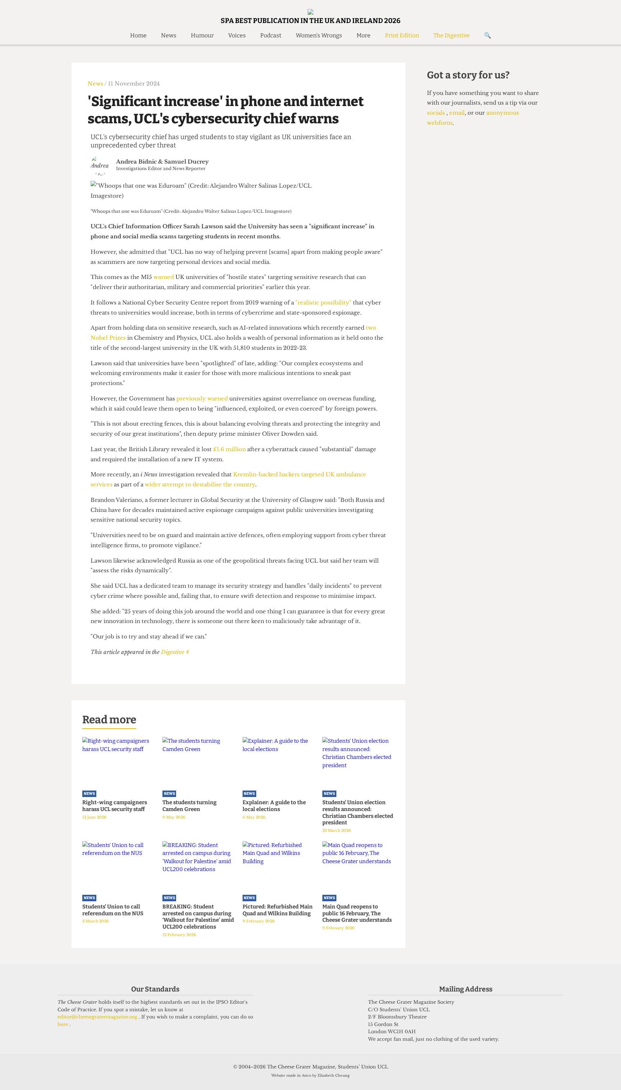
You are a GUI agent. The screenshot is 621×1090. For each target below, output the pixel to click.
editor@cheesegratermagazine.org (98, 1017)
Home (138, 35)
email (456, 112)
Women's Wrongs (319, 35)
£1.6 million (229, 449)
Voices (237, 35)
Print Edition (402, 35)
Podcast (270, 35)
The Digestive (451, 35)
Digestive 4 (175, 652)
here (63, 1024)
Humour (202, 35)
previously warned (202, 398)
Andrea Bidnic (136, 161)
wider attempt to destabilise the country (200, 484)
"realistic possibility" (323, 302)
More (363, 35)
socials (436, 112)
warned (163, 277)
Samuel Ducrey (186, 161)
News (168, 35)
